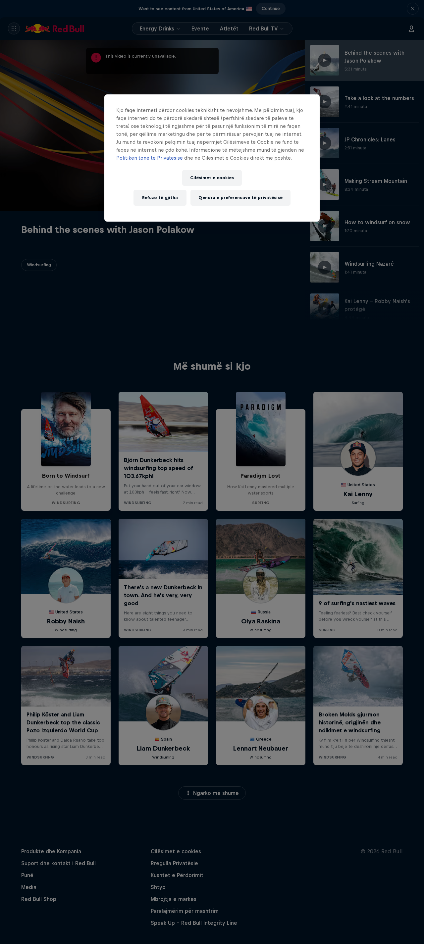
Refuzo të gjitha (160, 197)
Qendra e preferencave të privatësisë (240, 197)
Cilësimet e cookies (212, 177)
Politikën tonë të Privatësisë (149, 158)
